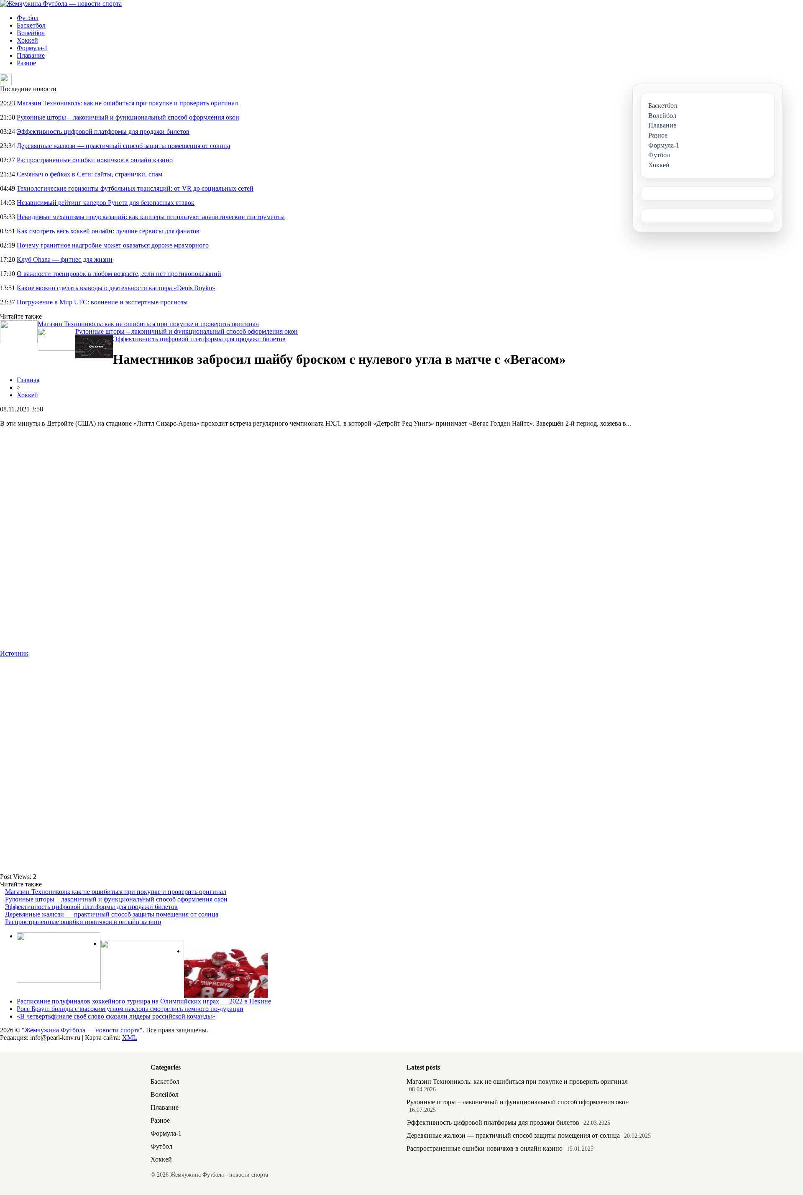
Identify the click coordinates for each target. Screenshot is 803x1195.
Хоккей (27, 40)
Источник (14, 653)
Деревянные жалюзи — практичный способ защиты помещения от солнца (123, 145)
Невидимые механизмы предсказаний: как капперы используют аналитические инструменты (151, 216)
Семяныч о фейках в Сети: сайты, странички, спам (89, 174)
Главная (28, 379)
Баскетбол (31, 25)
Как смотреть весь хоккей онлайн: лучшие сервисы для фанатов (108, 231)
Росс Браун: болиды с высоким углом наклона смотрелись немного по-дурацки (130, 1008)
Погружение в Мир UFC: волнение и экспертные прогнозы (102, 302)
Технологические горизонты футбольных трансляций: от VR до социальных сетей (135, 188)
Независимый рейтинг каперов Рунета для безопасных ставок (105, 202)
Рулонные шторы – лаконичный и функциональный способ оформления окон (128, 117)
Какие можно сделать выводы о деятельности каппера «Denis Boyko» (116, 287)
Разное (26, 62)
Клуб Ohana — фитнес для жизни (65, 259)
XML (129, 1037)
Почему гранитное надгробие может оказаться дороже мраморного (113, 245)
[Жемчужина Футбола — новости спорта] (61, 3)
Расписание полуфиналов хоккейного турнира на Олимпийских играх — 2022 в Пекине (144, 1001)
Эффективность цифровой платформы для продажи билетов (103, 131)
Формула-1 (32, 47)
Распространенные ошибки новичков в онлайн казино (95, 159)
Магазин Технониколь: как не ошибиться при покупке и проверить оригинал (127, 103)
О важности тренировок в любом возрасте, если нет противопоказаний (119, 273)
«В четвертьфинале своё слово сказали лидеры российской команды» (116, 1016)
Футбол (27, 17)
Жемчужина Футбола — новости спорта (82, 1030)
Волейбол (31, 32)
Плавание (31, 55)
